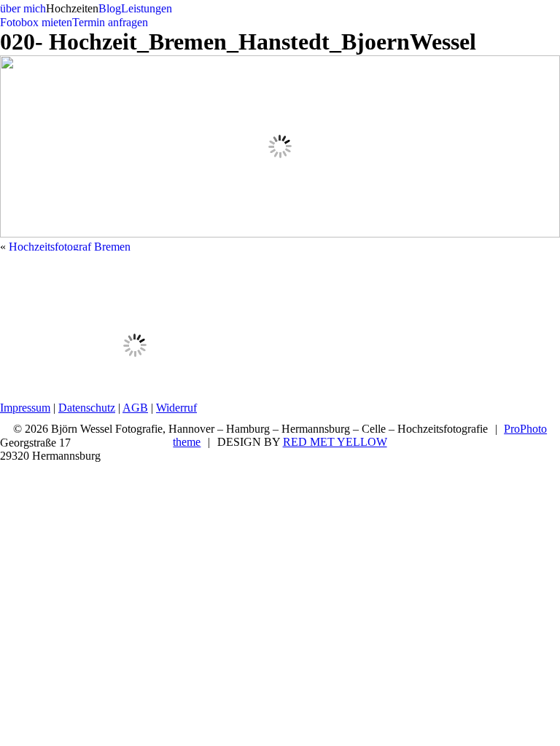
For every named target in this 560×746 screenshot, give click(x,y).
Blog (109, 8)
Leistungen (146, 8)
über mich (23, 8)
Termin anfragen (110, 22)
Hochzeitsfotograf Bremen (70, 246)
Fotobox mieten (36, 22)
